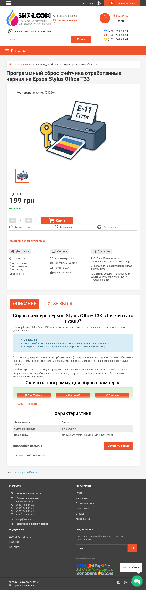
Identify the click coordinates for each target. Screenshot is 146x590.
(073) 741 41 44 (118, 39)
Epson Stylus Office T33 (25, 472)
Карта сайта (83, 518)
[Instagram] (127, 583)
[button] (85, 3)
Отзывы (80, 513)
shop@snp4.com (25, 519)
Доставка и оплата (20, 536)
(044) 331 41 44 (67, 16)
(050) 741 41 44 (118, 35)
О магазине (82, 508)
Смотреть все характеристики (27, 240)
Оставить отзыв (118, 445)
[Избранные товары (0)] (91, 3)
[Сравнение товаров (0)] (99, 3)
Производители (85, 503)
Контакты (15, 547)
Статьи (80, 493)
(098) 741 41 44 (118, 30)
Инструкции (83, 498)
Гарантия (14, 541)
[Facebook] (120, 583)
